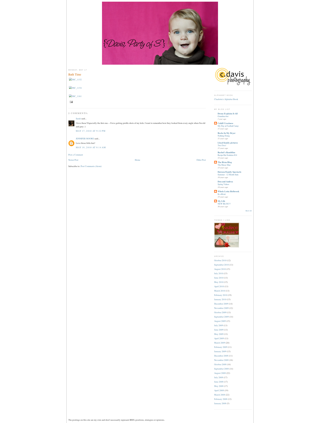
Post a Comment (75, 154)
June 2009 (219, 329)
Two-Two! (222, 145)
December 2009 (221, 303)
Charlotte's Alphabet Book (226, 99)
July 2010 (218, 273)
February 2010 (220, 295)
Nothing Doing (224, 135)
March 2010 (219, 290)
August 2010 (220, 269)
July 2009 (218, 325)
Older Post (201, 159)
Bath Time (74, 74)
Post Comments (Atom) (91, 166)
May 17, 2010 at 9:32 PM (91, 130)
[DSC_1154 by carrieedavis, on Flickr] (75, 87)
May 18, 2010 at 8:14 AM (91, 147)
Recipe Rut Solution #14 (227, 155)
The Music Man (224, 165)
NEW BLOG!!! (224, 203)
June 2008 (219, 381)
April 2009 (219, 338)
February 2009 (220, 347)
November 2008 (221, 360)
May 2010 (219, 282)
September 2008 (221, 368)
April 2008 (219, 390)
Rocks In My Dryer (227, 132)
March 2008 (219, 394)
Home (137, 159)
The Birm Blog (225, 162)
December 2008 (221, 355)
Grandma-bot (223, 116)
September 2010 (221, 264)
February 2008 (220, 399)
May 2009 (219, 334)
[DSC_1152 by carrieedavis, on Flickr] (75, 79)
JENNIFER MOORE (85, 138)
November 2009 (221, 308)
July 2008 (218, 377)
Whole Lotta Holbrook (228, 191)
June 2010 (219, 277)
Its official (222, 194)
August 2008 (220, 373)
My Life (221, 200)
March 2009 (219, 342)
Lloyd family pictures (228, 142)
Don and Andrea (225, 181)
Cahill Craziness (225, 123)
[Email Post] (71, 102)
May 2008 (219, 386)
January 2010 (220, 299)
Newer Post (73, 159)
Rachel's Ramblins (226, 152)
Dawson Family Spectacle (229, 171)
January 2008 (220, 403)
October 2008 (220, 364)
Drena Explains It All (228, 113)
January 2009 (220, 351)
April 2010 (219, 286)
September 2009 (221, 316)
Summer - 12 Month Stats (228, 174)
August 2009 (220, 321)
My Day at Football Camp (228, 125)
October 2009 (220, 312)
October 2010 (220, 260)
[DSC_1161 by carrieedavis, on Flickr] (75, 96)
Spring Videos (223, 184)
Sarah (78, 118)
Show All (249, 211)
